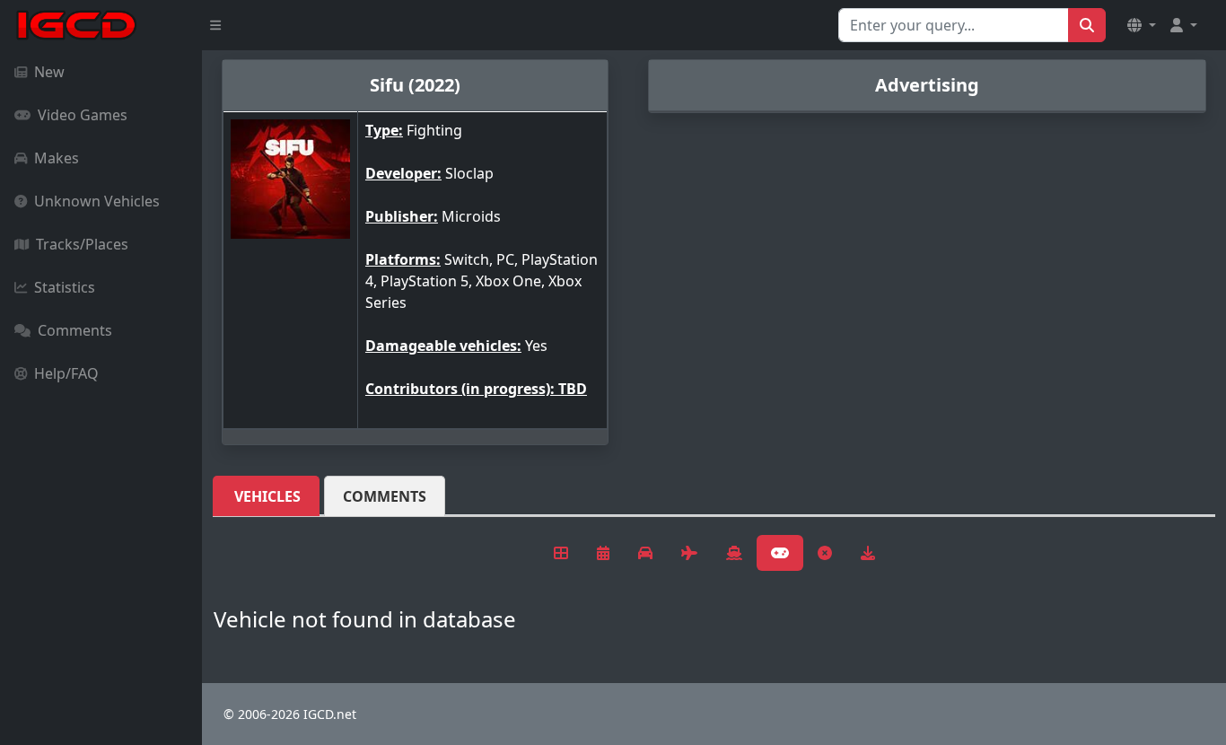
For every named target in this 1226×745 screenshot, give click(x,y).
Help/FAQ (66, 373)
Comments (75, 330)
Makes (56, 158)
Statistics (64, 287)
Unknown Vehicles (97, 201)
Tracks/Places (82, 244)
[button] (1141, 25)
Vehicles (267, 496)
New (49, 72)
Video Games (82, 115)
